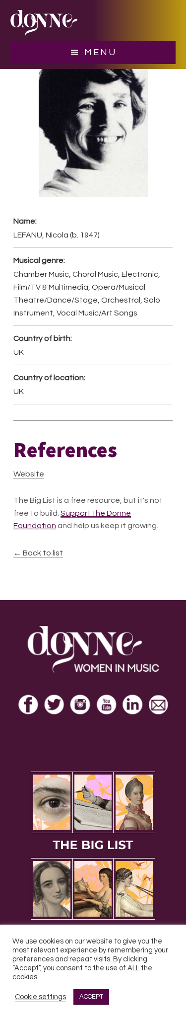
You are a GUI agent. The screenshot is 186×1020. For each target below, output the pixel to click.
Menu (100, 52)
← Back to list (38, 553)
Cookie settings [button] (40, 997)
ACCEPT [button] (91, 996)
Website (28, 474)
